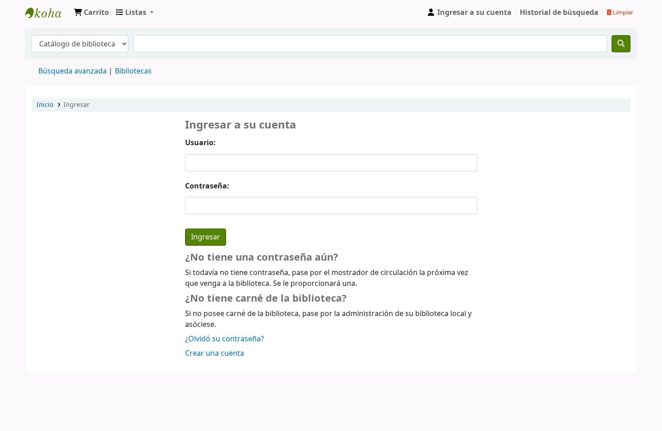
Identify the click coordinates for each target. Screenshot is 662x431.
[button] (91, 13)
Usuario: (200, 143)
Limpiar (622, 12)
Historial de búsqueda (559, 12)
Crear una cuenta (214, 353)
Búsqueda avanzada (72, 71)
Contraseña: (207, 186)
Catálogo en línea (47, 13)
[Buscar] (621, 43)
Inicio (44, 105)
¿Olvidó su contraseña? (224, 339)
